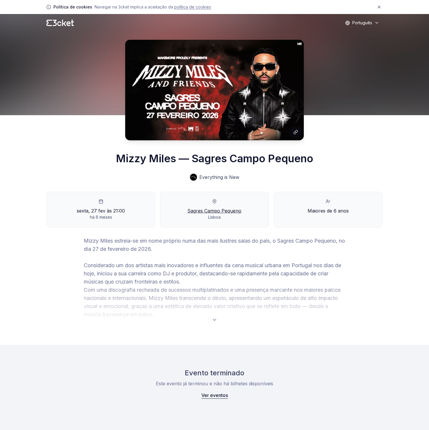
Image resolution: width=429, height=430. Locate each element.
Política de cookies (192, 6)
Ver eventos (214, 395)
